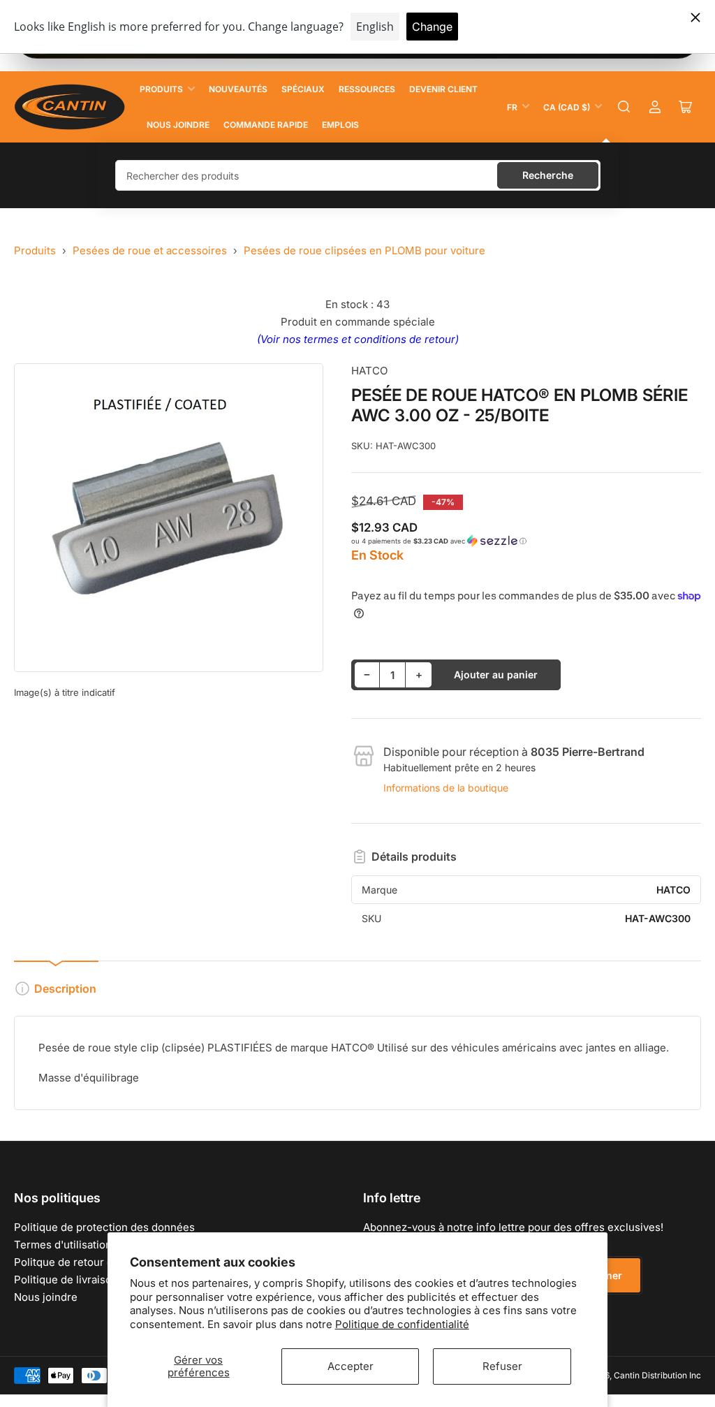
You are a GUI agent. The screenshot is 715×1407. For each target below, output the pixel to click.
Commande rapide (265, 124)
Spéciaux (303, 89)
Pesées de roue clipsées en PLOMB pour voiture (364, 250)
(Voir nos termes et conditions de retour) (358, 339)
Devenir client (443, 89)
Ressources (367, 89)
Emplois (340, 124)
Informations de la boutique (445, 788)
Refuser (502, 1366)
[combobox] (357, 175)
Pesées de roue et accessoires (150, 250)
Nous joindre (178, 124)
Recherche (547, 175)
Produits (161, 89)
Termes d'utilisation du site (81, 1244)
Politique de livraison (66, 1279)
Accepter (350, 1366)
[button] (526, 541)
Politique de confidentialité (402, 1324)
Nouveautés (238, 89)
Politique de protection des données (104, 1227)
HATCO (369, 370)
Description (65, 989)
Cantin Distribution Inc (657, 1375)
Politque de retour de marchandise (100, 1262)
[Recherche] (624, 107)
